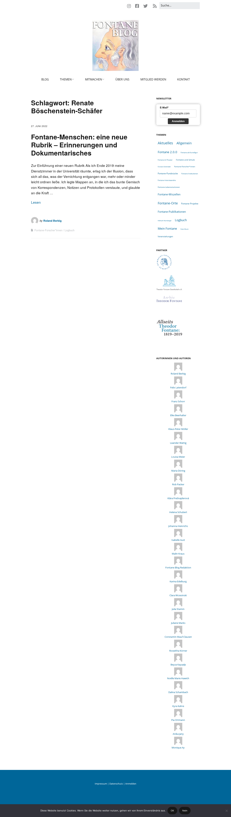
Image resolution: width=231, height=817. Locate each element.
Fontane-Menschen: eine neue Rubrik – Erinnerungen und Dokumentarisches (79, 144)
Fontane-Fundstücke (168, 173)
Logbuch (70, 230)
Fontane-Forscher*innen (48, 230)
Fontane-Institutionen (189, 173)
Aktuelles (165, 143)
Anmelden (178, 121)
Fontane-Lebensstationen (169, 187)
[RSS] (154, 6)
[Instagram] (130, 6)
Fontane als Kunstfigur (189, 152)
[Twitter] (145, 6)
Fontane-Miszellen (169, 194)
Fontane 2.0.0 (167, 152)
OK (172, 810)
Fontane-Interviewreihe (167, 180)
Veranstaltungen (165, 236)
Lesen (36, 202)
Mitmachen (93, 79)
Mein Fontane (167, 228)
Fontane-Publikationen (172, 211)
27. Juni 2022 (39, 126)
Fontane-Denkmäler (164, 167)
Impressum (101, 783)
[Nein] (226, 810)
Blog (45, 79)
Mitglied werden (153, 79)
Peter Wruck (184, 229)
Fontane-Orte (168, 203)
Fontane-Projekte (189, 203)
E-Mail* (164, 107)
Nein (184, 810)
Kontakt (183, 79)
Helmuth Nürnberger (164, 221)
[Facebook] (137, 6)
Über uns (122, 79)
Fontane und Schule (185, 160)
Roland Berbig (52, 221)
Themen (66, 79)
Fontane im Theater (165, 160)
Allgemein (184, 143)
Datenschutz (116, 783)
